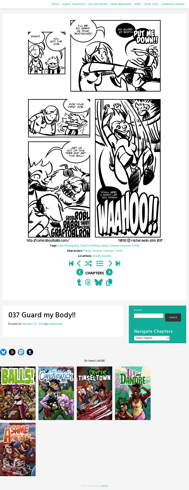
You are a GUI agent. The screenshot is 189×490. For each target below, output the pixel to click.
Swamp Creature (120, 245)
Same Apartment (121, 4)
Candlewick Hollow (173, 4)
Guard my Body (89, 245)
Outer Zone (151, 4)
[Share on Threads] (88, 282)
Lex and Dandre (98, 4)
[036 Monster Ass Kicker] (79, 264)
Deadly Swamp (102, 256)
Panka (87, 251)
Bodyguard (71, 245)
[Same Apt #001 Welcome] (71, 264)
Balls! (138, 4)
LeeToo (104, 486)
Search (138, 310)
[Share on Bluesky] (98, 282)
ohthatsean (55, 324)
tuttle (135, 245)
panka (104, 245)
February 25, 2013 (33, 324)
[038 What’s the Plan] (110, 264)
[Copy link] (109, 282)
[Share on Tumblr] (79, 282)
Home (55, 4)
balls (60, 245)
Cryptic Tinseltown (73, 4)
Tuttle (118, 251)
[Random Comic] (88, 264)
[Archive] (99, 264)
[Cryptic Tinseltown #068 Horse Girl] (118, 264)
